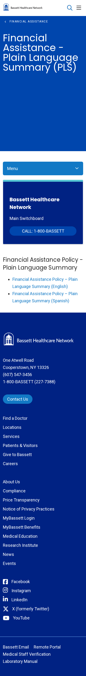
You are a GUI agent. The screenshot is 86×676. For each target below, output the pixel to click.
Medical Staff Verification (27, 654)
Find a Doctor (15, 418)
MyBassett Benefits (21, 527)
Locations (12, 427)
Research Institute (20, 545)
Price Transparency (21, 499)
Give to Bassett (17, 454)
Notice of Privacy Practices (28, 508)
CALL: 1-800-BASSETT (43, 231)
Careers (10, 463)
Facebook (20, 581)
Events (9, 563)
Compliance (14, 490)
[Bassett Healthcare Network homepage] (35, 8)
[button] (79, 8)
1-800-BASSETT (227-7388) (29, 381)
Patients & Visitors (20, 445)
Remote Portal (47, 646)
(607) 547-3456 (17, 374)
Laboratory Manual (20, 661)
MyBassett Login (19, 518)
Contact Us (17, 399)
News (8, 554)
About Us (11, 481)
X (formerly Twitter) (30, 608)
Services (11, 436)
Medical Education (20, 536)
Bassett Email (16, 646)
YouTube (21, 617)
